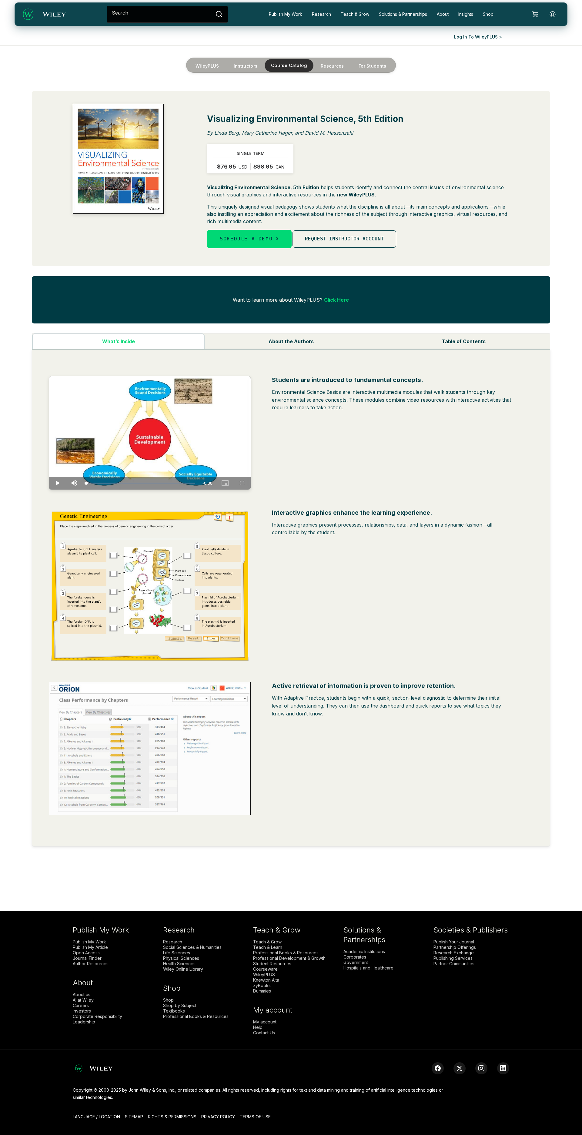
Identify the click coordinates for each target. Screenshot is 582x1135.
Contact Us (264, 1033)
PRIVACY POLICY (218, 1116)
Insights (465, 14)
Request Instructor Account (344, 239)
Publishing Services (453, 958)
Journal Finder (87, 958)
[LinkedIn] (503, 1068)
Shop (488, 14)
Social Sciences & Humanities (192, 947)
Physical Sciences (181, 958)
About (443, 14)
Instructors (245, 65)
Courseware (265, 969)
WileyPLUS (207, 65)
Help (258, 1027)
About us (81, 995)
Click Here (336, 300)
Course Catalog (289, 65)
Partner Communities (453, 964)
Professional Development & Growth (289, 958)
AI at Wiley (83, 1000)
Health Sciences (179, 964)
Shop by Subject (179, 1005)
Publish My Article (90, 947)
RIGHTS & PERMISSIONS (172, 1116)
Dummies (262, 991)
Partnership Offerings (454, 947)
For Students (372, 65)
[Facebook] (438, 1068)
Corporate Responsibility (97, 1016)
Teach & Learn (267, 947)
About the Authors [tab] (291, 341)
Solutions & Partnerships (403, 14)
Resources (332, 65)
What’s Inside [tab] (118, 341)
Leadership (84, 1022)
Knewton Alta (266, 980)
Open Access (86, 953)
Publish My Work (285, 14)
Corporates (354, 957)
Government (355, 962)
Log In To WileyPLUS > (478, 36)
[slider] (140, 483)
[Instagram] (481, 1068)
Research (321, 14)
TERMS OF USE (255, 1116)
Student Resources (272, 964)
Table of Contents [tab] (464, 341)
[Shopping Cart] (535, 14)
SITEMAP (134, 1116)
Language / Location (96, 1116)
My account (264, 1022)
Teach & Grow (355, 14)
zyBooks (262, 985)
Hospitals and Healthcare (368, 968)
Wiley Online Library (183, 969)
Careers (81, 1005)
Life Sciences (176, 953)
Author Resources (91, 964)
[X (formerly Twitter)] (459, 1068)
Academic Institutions (364, 951)
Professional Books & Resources (196, 1016)
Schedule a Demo (248, 239)
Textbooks (174, 1011)
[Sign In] (552, 14)
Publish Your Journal (453, 942)
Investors (82, 1011)
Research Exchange (453, 953)
